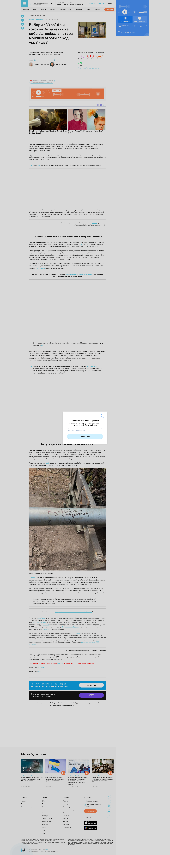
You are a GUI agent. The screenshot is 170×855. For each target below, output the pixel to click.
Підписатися (85, 436)
